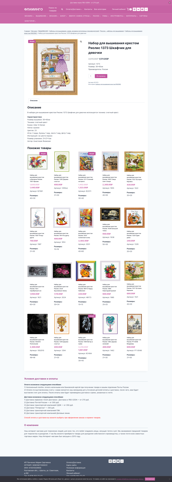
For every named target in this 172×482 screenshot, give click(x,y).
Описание (34, 100)
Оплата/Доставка (73, 462)
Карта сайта (71, 465)
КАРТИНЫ (143, 16)
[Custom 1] (142, 9)
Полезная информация (75, 468)
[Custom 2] (134, 9)
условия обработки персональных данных (130, 479)
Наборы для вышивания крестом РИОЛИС (108, 84)
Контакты (88, 9)
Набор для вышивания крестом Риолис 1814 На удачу (61, 233)
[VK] (138, 9)
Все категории (100, 9)
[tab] (33, 101)
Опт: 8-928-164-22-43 (75, 476)
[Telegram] (146, 9)
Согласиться (150, 479)
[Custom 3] (110, 461)
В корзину (101, 76)
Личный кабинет (73, 473)
